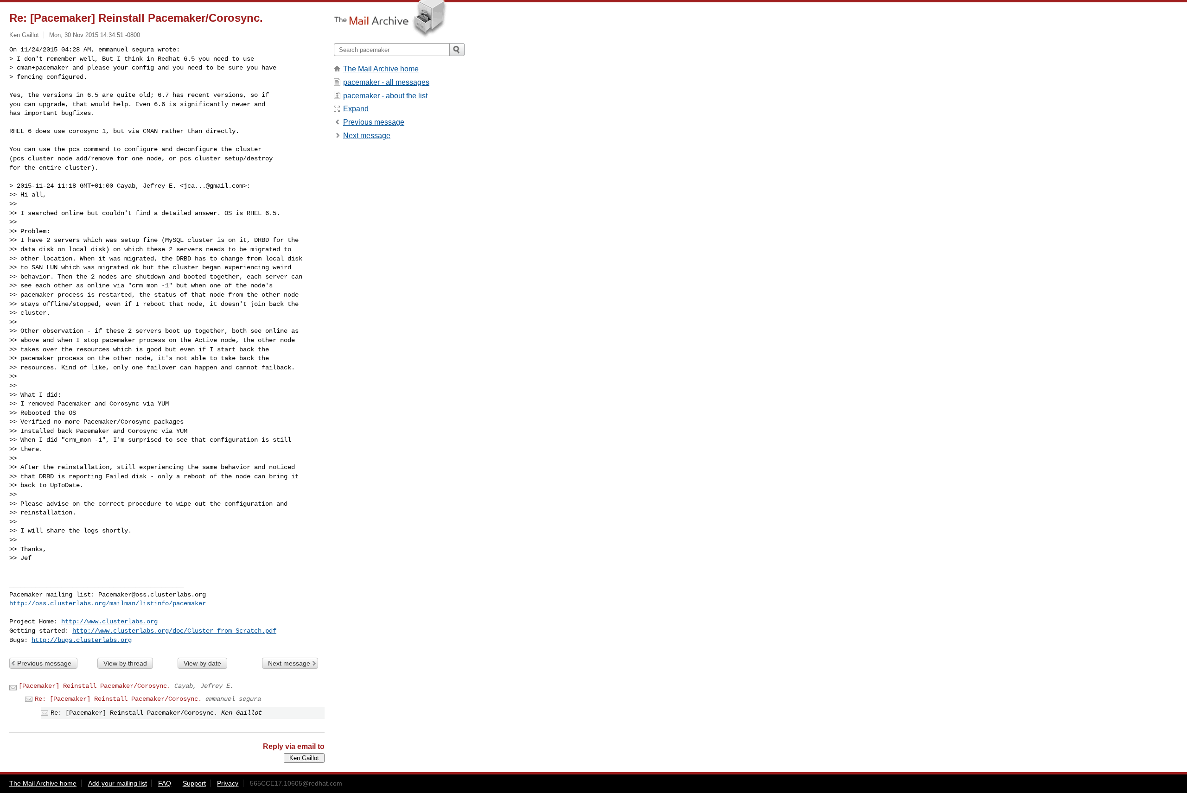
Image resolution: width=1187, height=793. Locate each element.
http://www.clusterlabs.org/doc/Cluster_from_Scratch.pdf (174, 630)
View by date (202, 663)
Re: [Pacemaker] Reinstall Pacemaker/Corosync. (118, 699)
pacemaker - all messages (386, 82)
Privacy (227, 783)
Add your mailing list (117, 783)
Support (194, 783)
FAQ (164, 783)
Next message (289, 663)
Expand (356, 109)
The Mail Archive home (381, 69)
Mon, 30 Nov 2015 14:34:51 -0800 (94, 35)
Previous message (44, 663)
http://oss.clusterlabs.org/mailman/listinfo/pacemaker (107, 603)
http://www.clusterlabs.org (109, 621)
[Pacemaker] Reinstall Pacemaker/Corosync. (95, 686)
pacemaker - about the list (385, 96)
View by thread (125, 663)
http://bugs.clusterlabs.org (82, 640)
